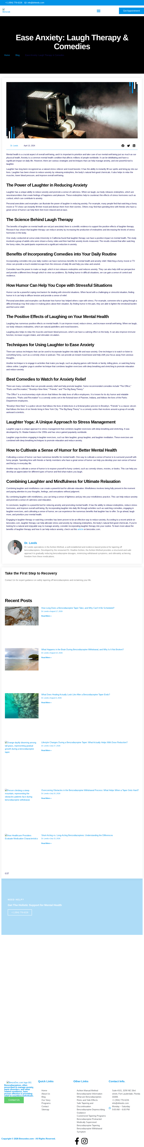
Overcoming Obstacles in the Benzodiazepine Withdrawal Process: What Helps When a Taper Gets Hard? (90, 790)
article (80, 529)
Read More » (46, 616)
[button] (99, 11)
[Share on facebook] (123, 146)
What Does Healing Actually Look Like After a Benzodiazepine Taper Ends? (75, 694)
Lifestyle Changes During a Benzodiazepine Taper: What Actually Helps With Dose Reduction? (84, 742)
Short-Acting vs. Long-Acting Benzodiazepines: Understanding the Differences (77, 835)
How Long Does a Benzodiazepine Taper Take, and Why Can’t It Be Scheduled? (77, 608)
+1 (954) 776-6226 (19, 912)
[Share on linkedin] (134, 146)
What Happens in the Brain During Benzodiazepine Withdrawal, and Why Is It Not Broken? (82, 649)
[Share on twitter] (128, 146)
